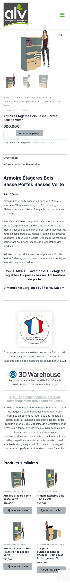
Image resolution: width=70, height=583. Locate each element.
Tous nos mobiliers (23, 97)
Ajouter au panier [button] (17, 510)
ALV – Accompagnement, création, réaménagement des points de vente (34, 399)
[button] (61, 35)
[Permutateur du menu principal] (62, 14)
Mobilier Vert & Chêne (15, 110)
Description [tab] (10, 157)
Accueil (7, 97)
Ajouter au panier (29, 133)
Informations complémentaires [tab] (22, 164)
